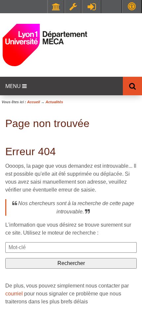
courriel (14, 293)
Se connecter (91, 6)
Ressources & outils (73, 6)
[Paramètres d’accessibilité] (132, 6)
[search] (71, 247)
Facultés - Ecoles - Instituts (56, 6)
